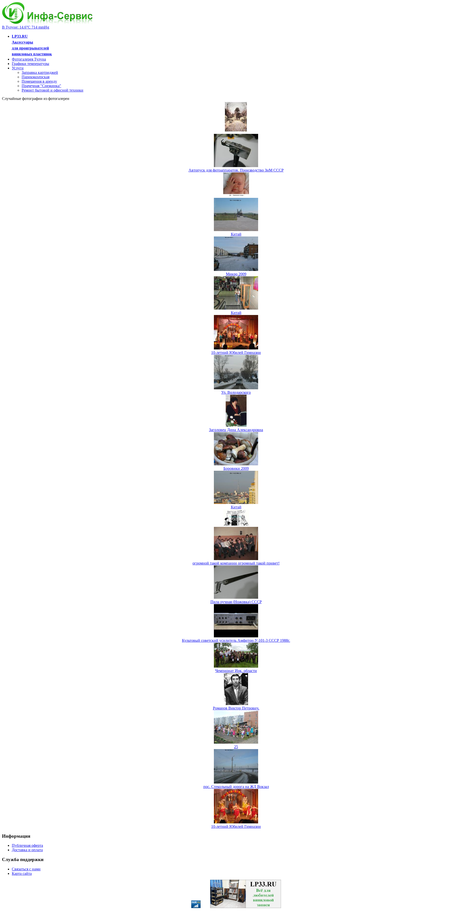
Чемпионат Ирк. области (236, 671)
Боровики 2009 (236, 468)
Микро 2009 (236, 274)
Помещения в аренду (39, 81)
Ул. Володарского (236, 392)
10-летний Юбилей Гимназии (236, 352)
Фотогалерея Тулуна (29, 59)
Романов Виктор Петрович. (236, 708)
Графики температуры (30, 64)
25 (236, 747)
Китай (236, 234)
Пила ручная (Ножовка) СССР (236, 602)
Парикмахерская (35, 77)
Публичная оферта (27, 845)
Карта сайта (22, 873)
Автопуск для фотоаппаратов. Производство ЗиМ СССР (236, 170)
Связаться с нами (26, 869)
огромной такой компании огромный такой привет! (236, 563)
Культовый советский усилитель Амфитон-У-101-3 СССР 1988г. (236, 640)
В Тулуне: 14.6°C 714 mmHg (25, 27)
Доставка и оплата (27, 850)
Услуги (18, 68)
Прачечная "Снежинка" (41, 86)
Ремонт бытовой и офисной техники (52, 90)
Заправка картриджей (40, 72)
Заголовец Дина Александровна (236, 430)
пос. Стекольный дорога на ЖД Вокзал (236, 787)
